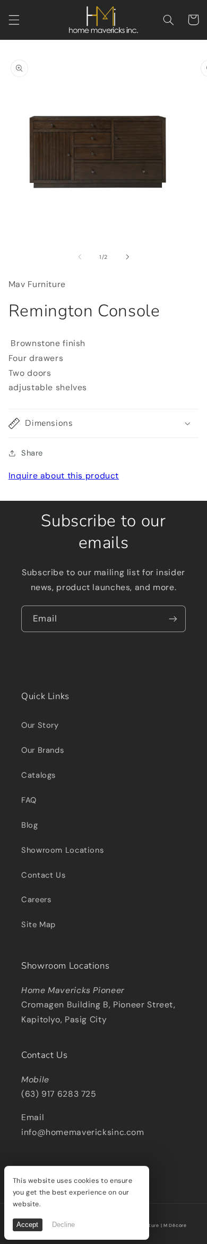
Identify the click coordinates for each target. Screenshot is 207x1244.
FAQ (29, 800)
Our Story (40, 725)
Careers (36, 899)
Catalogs (38, 775)
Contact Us (43, 875)
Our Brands (42, 750)
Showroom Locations (62, 850)
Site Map (38, 924)
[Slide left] (79, 257)
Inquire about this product (63, 475)
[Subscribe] (173, 619)
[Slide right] (127, 257)
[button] (14, 19)
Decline (63, 1225)
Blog (29, 825)
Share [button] (32, 453)
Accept (27, 1225)
